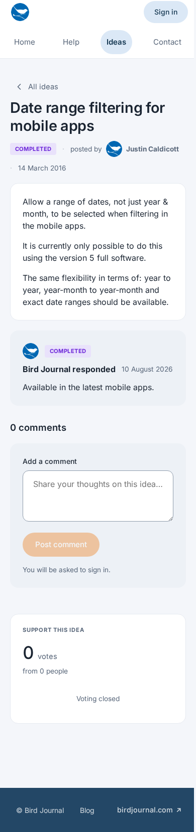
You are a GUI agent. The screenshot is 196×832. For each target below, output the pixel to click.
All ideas (43, 86)
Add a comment (50, 461)
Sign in (165, 12)
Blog (87, 810)
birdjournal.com (145, 809)
